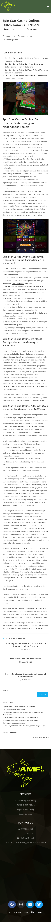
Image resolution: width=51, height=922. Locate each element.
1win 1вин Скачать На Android (14, 709)
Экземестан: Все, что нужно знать (25, 658)
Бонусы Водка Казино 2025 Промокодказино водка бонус (24, 726)
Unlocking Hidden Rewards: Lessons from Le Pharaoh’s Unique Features (25, 644)
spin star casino (18, 283)
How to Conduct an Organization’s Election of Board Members (25, 675)
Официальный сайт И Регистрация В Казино (19, 707)
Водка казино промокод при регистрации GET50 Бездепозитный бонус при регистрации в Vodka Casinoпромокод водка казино (20, 720)
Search (5, 690)
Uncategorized (12, 40)
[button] (48, 6)
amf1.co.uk (10, 37)
